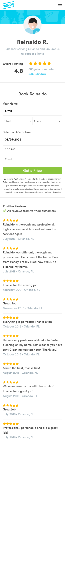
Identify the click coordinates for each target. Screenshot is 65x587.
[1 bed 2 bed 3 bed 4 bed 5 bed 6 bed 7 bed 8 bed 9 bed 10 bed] (17, 121)
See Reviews (37, 74)
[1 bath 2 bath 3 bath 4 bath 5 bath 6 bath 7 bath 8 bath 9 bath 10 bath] (47, 121)
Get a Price (32, 170)
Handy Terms (45, 178)
